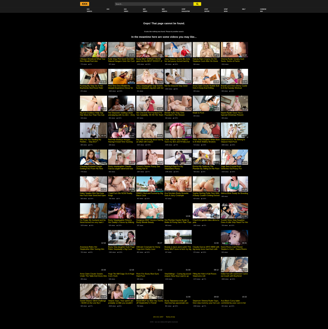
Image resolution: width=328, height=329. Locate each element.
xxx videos (89, 10)
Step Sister (206, 10)
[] (197, 4)
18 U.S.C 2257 (158, 317)
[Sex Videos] (84, 4)
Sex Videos (164, 10)
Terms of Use (170, 317)
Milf (243, 9)
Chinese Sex (263, 10)
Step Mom (226, 10)
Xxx (108, 9)
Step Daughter (186, 10)
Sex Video (145, 10)
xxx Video (126, 10)
